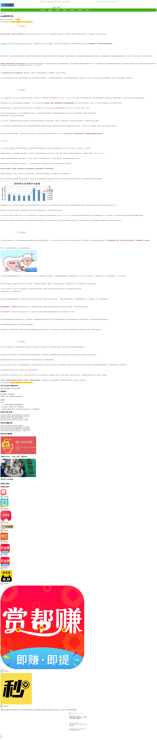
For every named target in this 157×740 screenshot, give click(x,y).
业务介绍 (43, 10)
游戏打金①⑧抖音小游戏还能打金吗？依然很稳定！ (18, 416)
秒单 (1, 705)
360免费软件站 (28, 21)
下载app (113, 1)
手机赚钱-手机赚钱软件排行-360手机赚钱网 (28, 409)
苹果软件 (65, 10)
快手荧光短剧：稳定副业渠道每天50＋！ (16, 417)
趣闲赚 (1, 507)
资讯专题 (72, 10)
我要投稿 (100, 1)
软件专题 (80, 10)
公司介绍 (85, 724)
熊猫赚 (1, 529)
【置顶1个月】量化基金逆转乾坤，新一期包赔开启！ (19, 414)
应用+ (70, 730)
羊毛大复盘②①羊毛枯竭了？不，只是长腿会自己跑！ (19, 429)
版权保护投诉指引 (56, 709)
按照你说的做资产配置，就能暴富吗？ (15, 425)
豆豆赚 (1, 495)
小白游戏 (2, 521)
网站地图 (71, 725)
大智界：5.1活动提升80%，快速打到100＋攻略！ (18, 418)
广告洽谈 (96, 1)
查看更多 (3, 412)
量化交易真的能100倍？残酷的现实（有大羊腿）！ (18, 420)
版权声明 (71, 724)
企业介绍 (109, 1)
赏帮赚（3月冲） (4, 566)
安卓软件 (58, 10)
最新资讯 (50, 10)
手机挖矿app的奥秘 (6, 479)
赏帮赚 (1, 669)
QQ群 (116, 1)
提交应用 (76, 724)
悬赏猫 (1, 582)
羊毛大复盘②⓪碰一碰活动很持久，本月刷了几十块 (18, 430)
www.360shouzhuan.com (82, 728)
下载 (1, 498)
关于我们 (87, 10)
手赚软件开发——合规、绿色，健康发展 (13, 456)
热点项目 (104, 1)
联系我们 (80, 724)
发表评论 (3, 386)
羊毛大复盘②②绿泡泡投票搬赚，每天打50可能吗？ (18, 428)
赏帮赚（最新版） (4, 553)
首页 (1, 12)
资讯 (4, 12)
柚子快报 (2, 540)
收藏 (18, 19)
